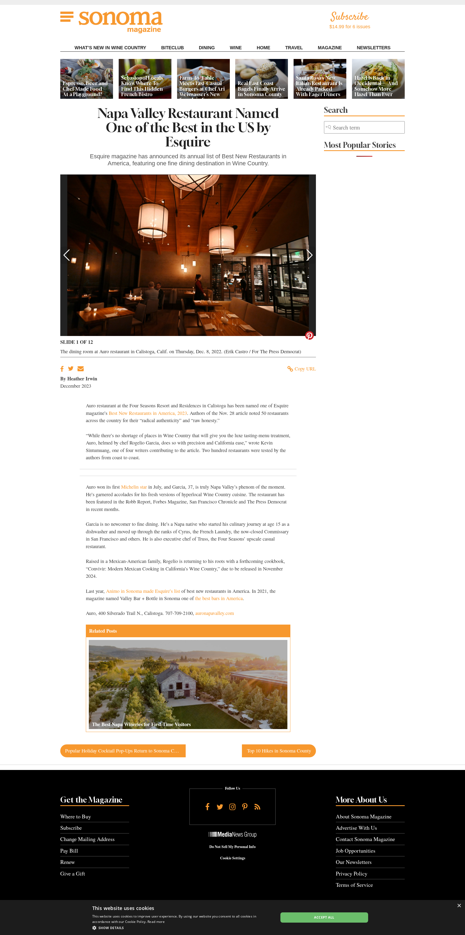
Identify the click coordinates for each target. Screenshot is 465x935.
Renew (67, 862)
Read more (156, 921)
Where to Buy (75, 816)
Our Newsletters (354, 862)
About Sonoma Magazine (364, 816)
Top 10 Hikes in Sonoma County (279, 750)
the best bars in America (219, 598)
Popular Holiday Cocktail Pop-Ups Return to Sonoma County (125, 750)
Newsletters (373, 47)
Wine (236, 47)
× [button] (459, 906)
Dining (207, 47)
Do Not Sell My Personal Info (232, 846)
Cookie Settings (232, 858)
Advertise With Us (356, 827)
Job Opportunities (355, 850)
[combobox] (364, 127)
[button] (66, 255)
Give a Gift (72, 873)
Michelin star (134, 487)
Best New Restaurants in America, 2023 (148, 413)
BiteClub (172, 47)
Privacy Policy (351, 873)
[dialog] (232, 917)
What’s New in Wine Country (110, 47)
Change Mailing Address (87, 839)
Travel (294, 47)
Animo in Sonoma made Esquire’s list (143, 591)
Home (263, 47)
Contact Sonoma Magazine (365, 839)
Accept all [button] (324, 917)
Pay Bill (69, 850)
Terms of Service (354, 884)
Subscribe (71, 827)
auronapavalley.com (214, 613)
